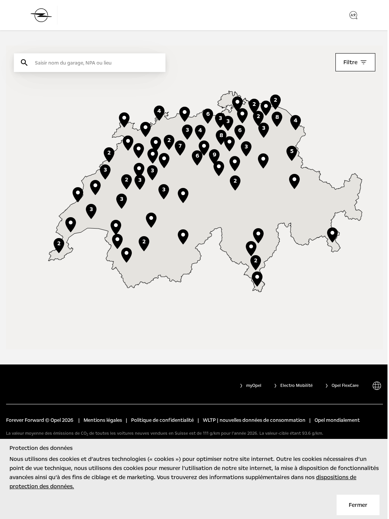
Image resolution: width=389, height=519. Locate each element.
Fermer (358, 505)
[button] (234, 163)
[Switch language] (353, 15)
